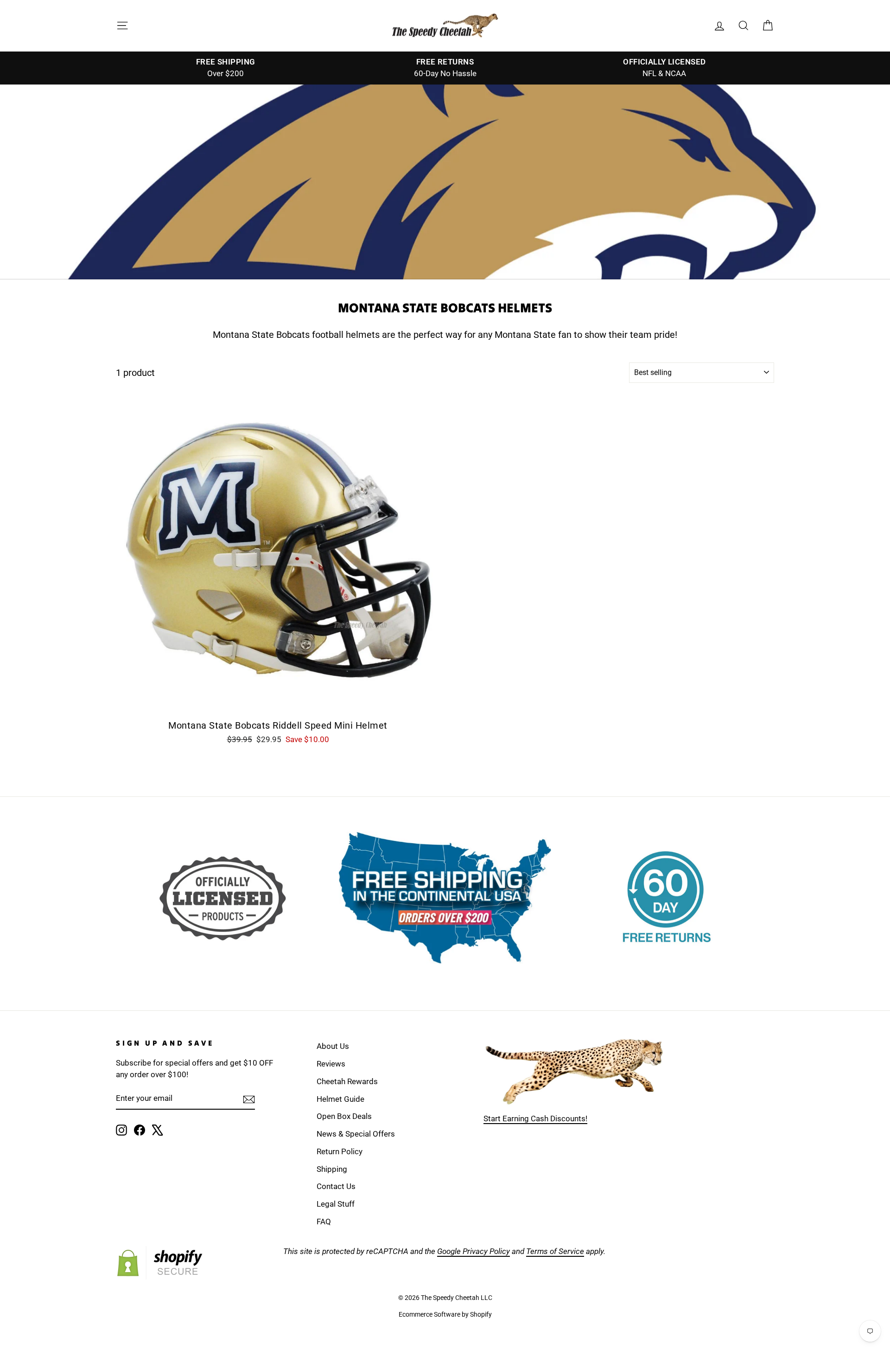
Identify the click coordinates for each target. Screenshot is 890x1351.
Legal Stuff (336, 1204)
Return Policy (339, 1151)
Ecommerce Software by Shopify (445, 1314)
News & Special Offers (356, 1133)
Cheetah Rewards (347, 1081)
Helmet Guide (340, 1099)
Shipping (332, 1169)
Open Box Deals (344, 1116)
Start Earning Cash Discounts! (535, 1118)
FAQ (324, 1221)
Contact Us (336, 1186)
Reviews (331, 1063)
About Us (333, 1046)
